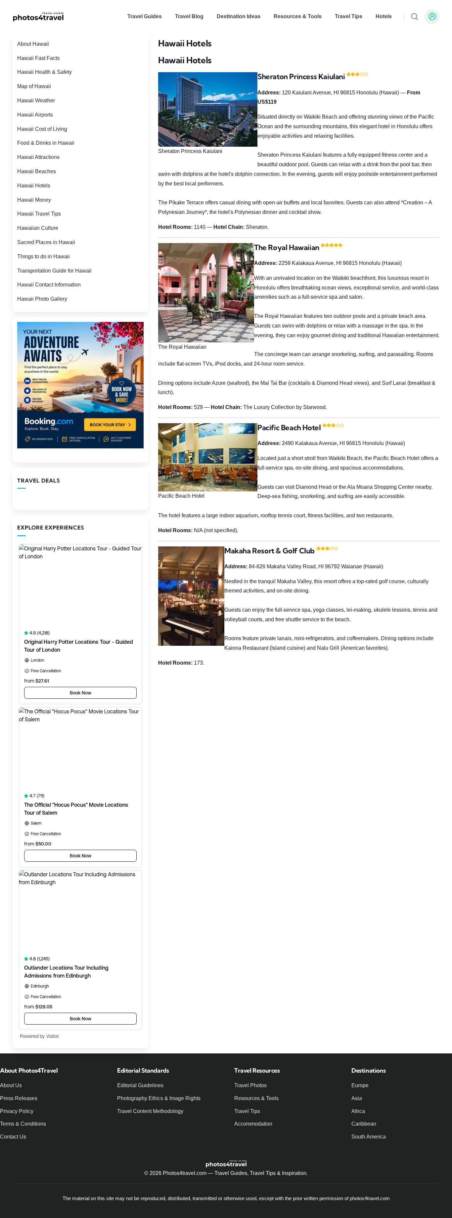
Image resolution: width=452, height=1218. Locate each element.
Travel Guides (144, 16)
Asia (356, 1098)
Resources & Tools (298, 16)
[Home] (38, 16)
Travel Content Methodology (150, 1111)
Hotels (384, 16)
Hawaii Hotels (33, 185)
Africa (358, 1111)
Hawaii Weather (36, 100)
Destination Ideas (238, 16)
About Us (11, 1085)
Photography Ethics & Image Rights (159, 1098)
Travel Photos (250, 1085)
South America (368, 1137)
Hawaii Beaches (36, 171)
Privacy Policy (16, 1111)
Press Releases (18, 1098)
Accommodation (253, 1124)
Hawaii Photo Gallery (42, 299)
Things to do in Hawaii (43, 256)
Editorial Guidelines (140, 1085)
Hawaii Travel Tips (39, 214)
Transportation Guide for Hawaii (54, 271)
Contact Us (13, 1137)
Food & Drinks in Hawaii (45, 143)
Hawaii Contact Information (49, 284)
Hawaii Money (34, 200)
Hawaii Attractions (38, 157)
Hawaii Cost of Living (42, 129)
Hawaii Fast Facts (38, 58)
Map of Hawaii (34, 86)
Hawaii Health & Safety (44, 72)
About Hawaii (33, 44)
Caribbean (363, 1124)
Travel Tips (348, 16)
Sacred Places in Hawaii (46, 242)
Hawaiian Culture (37, 228)
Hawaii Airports (35, 115)
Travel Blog (189, 16)
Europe (360, 1085)
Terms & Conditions (23, 1124)
